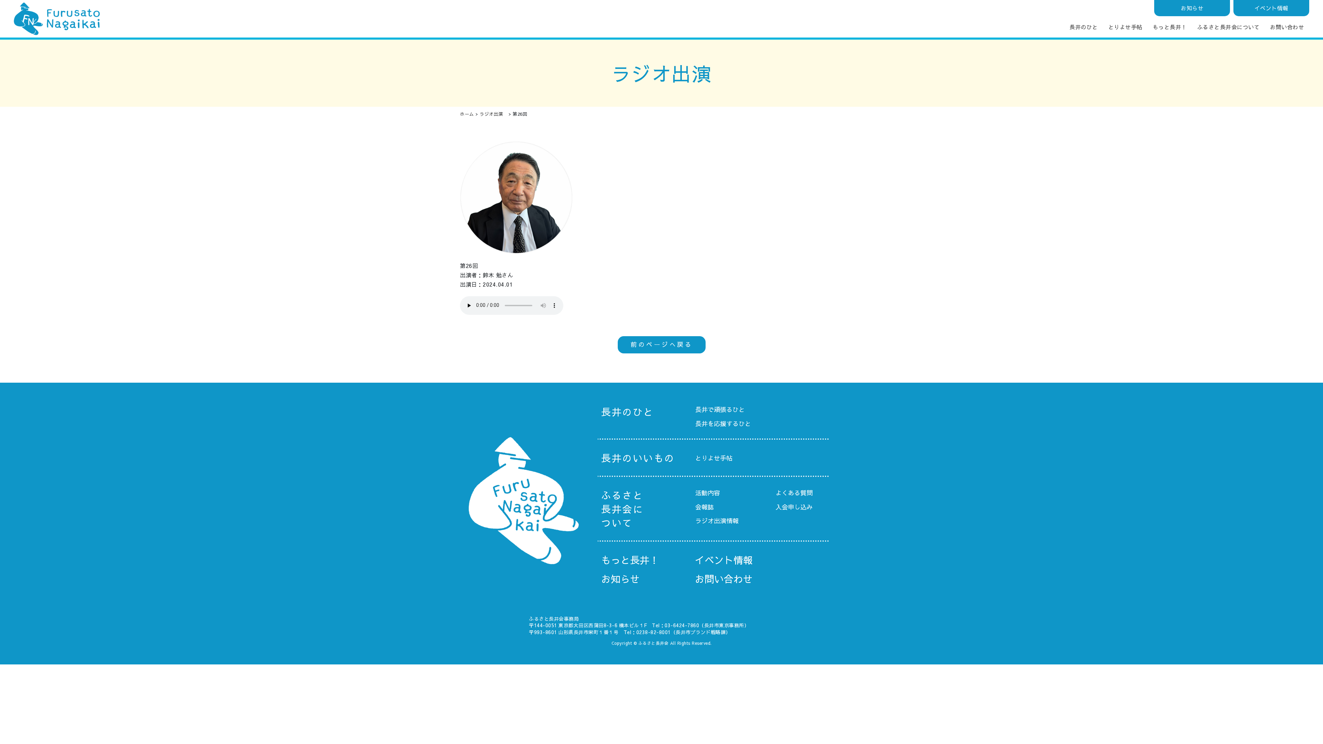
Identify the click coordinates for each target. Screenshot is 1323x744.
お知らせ (1192, 8)
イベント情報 (1271, 8)
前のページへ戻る (661, 344)
